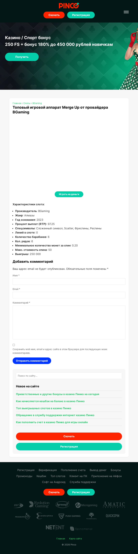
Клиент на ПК (78, 476)
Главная (60, 538)
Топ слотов (57, 476)
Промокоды (24, 476)
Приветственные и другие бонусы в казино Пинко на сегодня (57, 394)
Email (16, 289)
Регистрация (81, 15)
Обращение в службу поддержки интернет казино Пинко (55, 415)
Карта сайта (75, 538)
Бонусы (116, 470)
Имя (16, 275)
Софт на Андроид (53, 482)
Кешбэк (41, 476)
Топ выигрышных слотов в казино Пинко (43, 408)
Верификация (48, 470)
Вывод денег (98, 470)
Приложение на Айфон (106, 476)
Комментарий (21, 302)
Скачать (54, 15)
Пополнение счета (73, 470)
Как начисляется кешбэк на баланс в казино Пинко (50, 401)
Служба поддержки (83, 482)
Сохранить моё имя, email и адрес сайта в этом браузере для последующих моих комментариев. (60, 351)
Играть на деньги (69, 194)
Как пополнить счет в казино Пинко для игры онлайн (52, 422)
